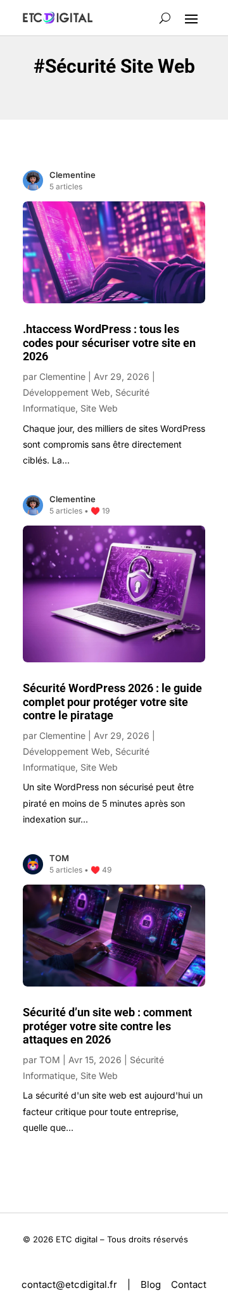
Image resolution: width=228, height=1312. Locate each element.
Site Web (99, 408)
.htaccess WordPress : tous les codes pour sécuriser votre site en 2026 (109, 342)
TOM (49, 1059)
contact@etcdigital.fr (69, 1284)
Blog (151, 1284)
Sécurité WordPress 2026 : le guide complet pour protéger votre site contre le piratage (112, 701)
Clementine (62, 376)
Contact (188, 1284)
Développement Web (66, 392)
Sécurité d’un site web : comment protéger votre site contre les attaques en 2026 (107, 1026)
